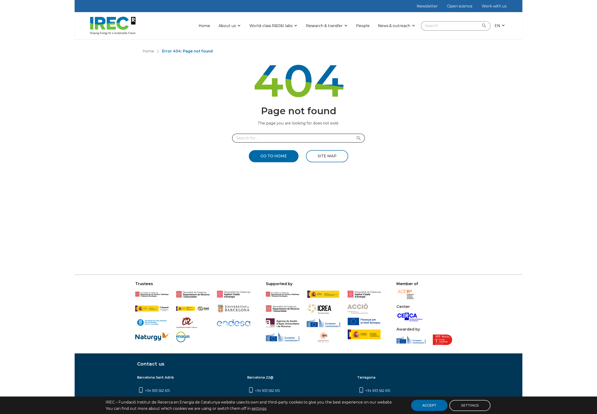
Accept (429, 405)
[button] (499, 25)
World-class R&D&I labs (270, 26)
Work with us (494, 6)
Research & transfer (324, 26)
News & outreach (394, 26)
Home (204, 26)
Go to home (273, 156)
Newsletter (427, 6)
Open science (459, 6)
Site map (327, 156)
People (363, 26)
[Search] (485, 26)
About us (227, 26)
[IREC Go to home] (113, 26)
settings (259, 408)
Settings (470, 405)
